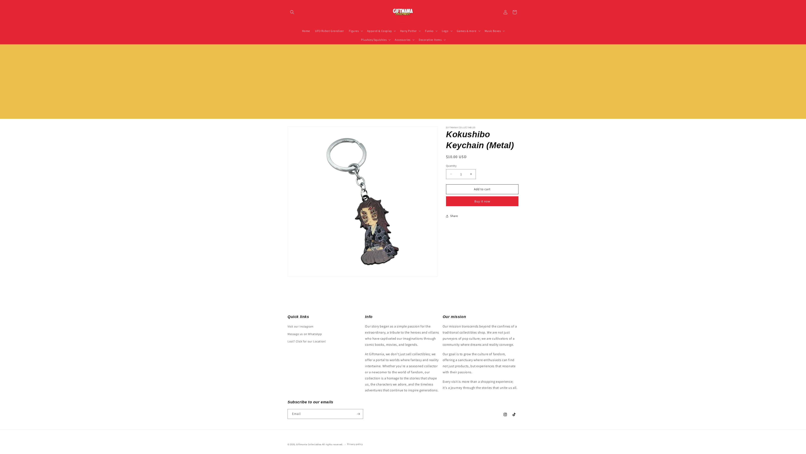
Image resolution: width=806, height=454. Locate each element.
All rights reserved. (332, 444)
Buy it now (482, 201)
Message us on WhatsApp (305, 334)
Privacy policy (355, 444)
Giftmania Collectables (309, 444)
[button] (292, 12)
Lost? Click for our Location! (307, 341)
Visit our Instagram (300, 326)
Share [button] (454, 216)
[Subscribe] (358, 414)
